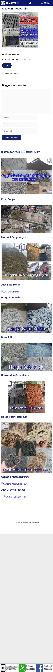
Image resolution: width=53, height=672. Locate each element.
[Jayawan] (11, 3)
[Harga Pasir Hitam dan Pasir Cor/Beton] (26, 447)
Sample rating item (10, 59)
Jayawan (35, 522)
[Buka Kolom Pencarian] (30, 3)
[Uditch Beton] (26, 507)
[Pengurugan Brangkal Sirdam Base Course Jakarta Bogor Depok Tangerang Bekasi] (26, 261)
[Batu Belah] (26, 318)
